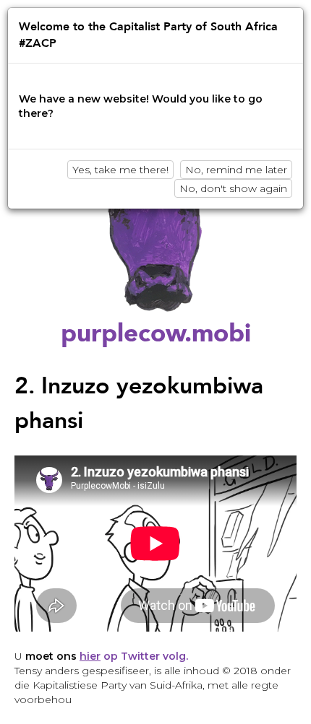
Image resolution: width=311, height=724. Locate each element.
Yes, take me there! (120, 169)
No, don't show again (233, 188)
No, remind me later (236, 169)
